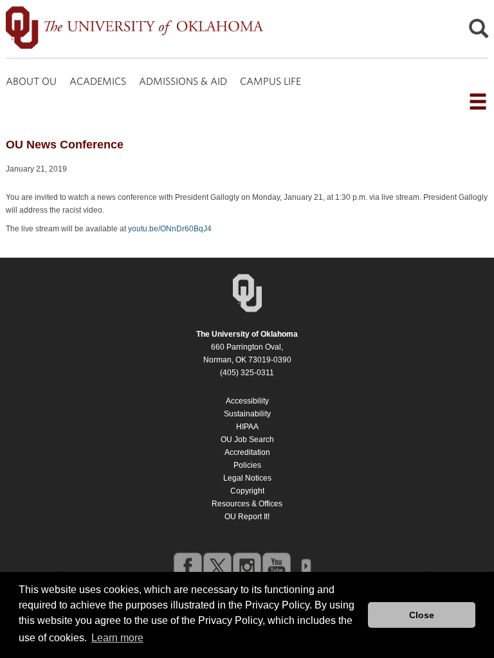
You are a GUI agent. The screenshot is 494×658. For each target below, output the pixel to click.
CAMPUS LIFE (270, 81)
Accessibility (247, 400)
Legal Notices (247, 478)
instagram (246, 566)
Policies (247, 465)
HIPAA (247, 426)
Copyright (247, 490)
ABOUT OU (31, 81)
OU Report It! (247, 516)
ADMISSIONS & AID (183, 81)
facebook (187, 566)
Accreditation (247, 452)
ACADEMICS (97, 81)
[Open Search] (478, 32)
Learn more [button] (117, 637)
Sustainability (247, 413)
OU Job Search (247, 439)
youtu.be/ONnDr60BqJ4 (170, 228)
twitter (217, 566)
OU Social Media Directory (305, 566)
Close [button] (421, 615)
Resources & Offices (247, 503)
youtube (276, 566)
